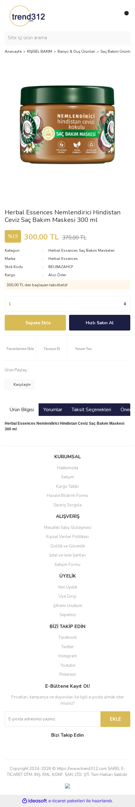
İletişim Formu (67, 565)
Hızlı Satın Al (100, 323)
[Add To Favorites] (20, 348)
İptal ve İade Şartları (67, 555)
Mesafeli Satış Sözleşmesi (67, 527)
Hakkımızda (67, 468)
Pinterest (67, 674)
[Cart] (124, 15)
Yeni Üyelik (67, 587)
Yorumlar (52, 409)
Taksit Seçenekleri (91, 409)
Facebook (68, 637)
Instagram (67, 656)
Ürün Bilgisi (21, 409)
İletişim (67, 477)
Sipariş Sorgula (67, 505)
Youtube (67, 665)
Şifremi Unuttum (67, 606)
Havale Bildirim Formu (67, 495)
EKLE (115, 719)
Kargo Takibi (67, 486)
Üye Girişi (67, 596)
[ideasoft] (34, 801)
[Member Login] (111, 15)
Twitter (67, 647)
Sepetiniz (67, 615)
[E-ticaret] (66, 801)
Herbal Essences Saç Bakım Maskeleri (81, 250)
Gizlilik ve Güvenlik (67, 546)
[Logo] (27, 15)
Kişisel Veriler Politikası (67, 537)
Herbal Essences (63, 258)
